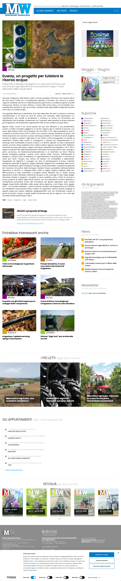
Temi (85, 140)
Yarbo (112, 218)
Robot (95, 213)
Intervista (107, 121)
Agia (24, 200)
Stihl (99, 213)
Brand (86, 128)
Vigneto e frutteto (96, 218)
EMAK (91, 197)
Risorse (106, 118)
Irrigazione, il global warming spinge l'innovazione (16, 337)
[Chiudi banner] (118, 552)
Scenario (106, 133)
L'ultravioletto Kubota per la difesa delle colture (100, 264)
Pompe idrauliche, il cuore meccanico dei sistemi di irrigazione (53, 266)
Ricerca (106, 157)
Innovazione (107, 128)
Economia (85, 197)
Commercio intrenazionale (99, 195)
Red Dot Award (86, 213)
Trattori (114, 213)
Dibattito (106, 142)
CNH (116, 192)
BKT (100, 192)
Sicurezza (87, 145)
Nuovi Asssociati (109, 138)
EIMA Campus (107, 126)
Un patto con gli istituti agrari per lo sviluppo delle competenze (18, 302)
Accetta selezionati (102, 560)
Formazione (88, 118)
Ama (95, 192)
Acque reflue (32, 200)
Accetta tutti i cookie (101, 554)
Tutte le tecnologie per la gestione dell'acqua (18, 265)
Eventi (105, 164)
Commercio (88, 138)
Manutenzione (89, 147)
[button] (60, 518)
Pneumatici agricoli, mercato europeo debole (60, 399)
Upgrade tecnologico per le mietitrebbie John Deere (101, 258)
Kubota (101, 199)
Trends (105, 135)
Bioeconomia (89, 135)
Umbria (102, 215)
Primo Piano (88, 171)
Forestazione (99, 197)
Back (72, 94)
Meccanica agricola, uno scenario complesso (20, 399)
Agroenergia (108, 150)
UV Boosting (86, 218)
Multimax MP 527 (103, 209)
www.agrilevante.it (98, 542)
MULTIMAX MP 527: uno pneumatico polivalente (99, 240)
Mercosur (114, 204)
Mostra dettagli (92, 577)
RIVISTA (74, 10)
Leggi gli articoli (109, 82)
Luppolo (112, 202)
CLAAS (111, 192)
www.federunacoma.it (49, 547)
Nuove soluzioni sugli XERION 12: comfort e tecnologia (101, 246)
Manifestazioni (108, 152)
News (86, 164)
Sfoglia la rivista (109, 78)
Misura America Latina (89, 209)
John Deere (94, 199)
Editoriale (106, 123)
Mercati (87, 159)
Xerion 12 (106, 218)
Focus (105, 166)
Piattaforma (113, 209)
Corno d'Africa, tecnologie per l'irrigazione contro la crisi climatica (57, 302)
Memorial (87, 123)
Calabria (105, 192)
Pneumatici (85, 211)
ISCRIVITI (84, 293)
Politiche (87, 150)
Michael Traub (86, 206)
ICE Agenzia (85, 199)
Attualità (106, 171)
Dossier (86, 130)
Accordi (84, 192)
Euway (9, 200)
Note (85, 166)
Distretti (87, 157)
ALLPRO (90, 192)
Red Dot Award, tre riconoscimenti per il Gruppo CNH (100, 252)
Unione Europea (111, 215)
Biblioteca (88, 121)
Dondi (111, 195)
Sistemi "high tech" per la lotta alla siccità (57, 337)
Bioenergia (88, 152)
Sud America (106, 213)
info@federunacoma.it (10, 545)
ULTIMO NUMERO (45, 10)
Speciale (106, 161)
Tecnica (106, 154)
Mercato (106, 169)
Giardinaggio (89, 169)
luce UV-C (105, 202)
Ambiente (87, 154)
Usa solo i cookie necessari (101, 566)
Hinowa (106, 197)
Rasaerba (112, 211)
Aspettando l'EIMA (110, 147)
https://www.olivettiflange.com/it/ (30, 223)
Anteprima (107, 130)
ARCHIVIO (62, 10)
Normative (88, 142)
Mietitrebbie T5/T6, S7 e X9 (100, 206)
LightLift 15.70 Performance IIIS (91, 202)
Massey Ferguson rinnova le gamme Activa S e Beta (99, 270)
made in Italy (86, 204)
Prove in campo (96, 211)
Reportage (88, 161)
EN (117, 10)
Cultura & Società (110, 145)
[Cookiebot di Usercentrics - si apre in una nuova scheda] (11, 577)
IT (114, 10)
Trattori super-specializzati (90, 215)
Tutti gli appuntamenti (14, 470)
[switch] (49, 577)
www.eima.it (101, 540)
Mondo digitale (89, 126)
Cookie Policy (32, 570)
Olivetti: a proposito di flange (32, 211)
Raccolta (105, 211)
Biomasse (106, 159)
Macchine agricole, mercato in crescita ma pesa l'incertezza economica (103, 398)
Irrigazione (17, 200)
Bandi (86, 133)
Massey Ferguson (97, 204)
